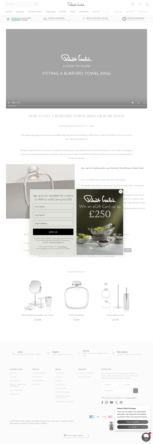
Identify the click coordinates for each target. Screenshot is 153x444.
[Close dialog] (121, 191)
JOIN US (53, 232)
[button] (146, 437)
